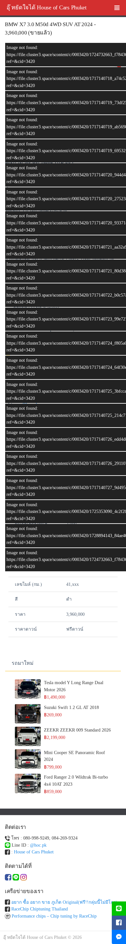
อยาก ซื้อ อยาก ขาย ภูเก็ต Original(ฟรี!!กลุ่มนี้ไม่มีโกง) (64, 902)
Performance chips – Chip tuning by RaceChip (54, 916)
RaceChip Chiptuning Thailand (39, 909)
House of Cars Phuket (34, 852)
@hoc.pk (38, 845)
